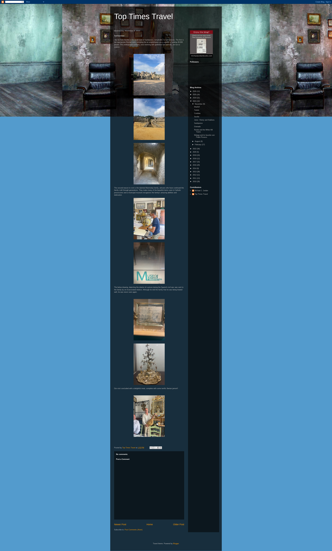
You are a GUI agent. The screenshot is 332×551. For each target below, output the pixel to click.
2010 (195, 181)
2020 (195, 152)
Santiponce (198, 123)
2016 (195, 165)
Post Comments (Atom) (133, 530)
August (198, 141)
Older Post (178, 524)
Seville (196, 117)
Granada (197, 127)
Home (150, 524)
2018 (195, 159)
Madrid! (197, 107)
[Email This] (151, 447)
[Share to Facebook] (158, 447)
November (199, 104)
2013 (195, 172)
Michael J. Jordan (201, 191)
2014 (195, 168)
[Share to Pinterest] (160, 447)
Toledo (196, 110)
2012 (195, 175)
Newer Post (120, 524)
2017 (195, 162)
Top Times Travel (143, 16)
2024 (195, 98)
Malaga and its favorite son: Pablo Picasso (204, 136)
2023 (195, 101)
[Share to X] (155, 447)
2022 (195, 149)
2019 (195, 155)
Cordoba (197, 113)
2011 (195, 178)
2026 (195, 91)
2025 (195, 95)
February (198, 145)
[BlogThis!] (153, 447)
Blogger (176, 544)
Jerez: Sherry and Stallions (204, 120)
